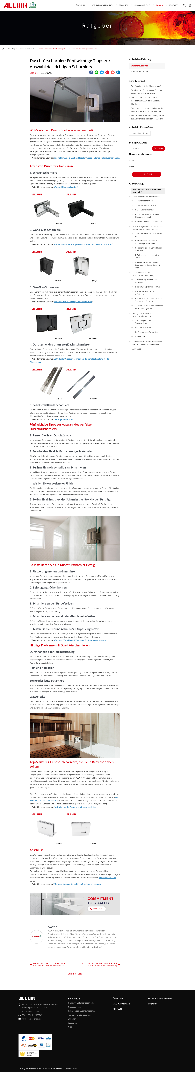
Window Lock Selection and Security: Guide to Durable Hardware (146, 92)
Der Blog (11, 49)
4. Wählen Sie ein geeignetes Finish (147, 256)
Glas (70, 1026)
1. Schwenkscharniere (144, 201)
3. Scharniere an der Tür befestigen (145, 292)
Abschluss (136, 349)
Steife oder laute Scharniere (146, 332)
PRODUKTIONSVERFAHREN (102, 5)
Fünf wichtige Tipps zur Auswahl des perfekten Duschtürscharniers (147, 228)
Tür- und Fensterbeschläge (80, 1015)
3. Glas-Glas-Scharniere (144, 210)
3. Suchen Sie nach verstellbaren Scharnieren (148, 249)
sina (107, 72)
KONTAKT (173, 5)
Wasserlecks (140, 336)
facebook (91, 72)
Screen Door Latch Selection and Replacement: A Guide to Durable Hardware (145, 100)
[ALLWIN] (36, 937)
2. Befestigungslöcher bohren (147, 287)
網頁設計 (76, 1068)
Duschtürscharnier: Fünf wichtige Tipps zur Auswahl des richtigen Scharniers (148, 117)
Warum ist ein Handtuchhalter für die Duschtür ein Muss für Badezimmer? (49, 964)
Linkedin (118, 72)
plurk (113, 72)
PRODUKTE (123, 5)
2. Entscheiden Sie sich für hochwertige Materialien (146, 242)
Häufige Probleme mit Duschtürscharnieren (141, 314)
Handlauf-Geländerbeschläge (81, 1003)
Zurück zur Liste (75, 974)
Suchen (184, 5)
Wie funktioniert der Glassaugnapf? (146, 86)
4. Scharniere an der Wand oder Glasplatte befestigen (148, 299)
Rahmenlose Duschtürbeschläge (82, 1011)
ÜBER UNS (80, 5)
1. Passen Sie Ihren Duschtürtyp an (148, 234)
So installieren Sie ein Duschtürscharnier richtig (143, 274)
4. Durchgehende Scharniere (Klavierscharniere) (147, 215)
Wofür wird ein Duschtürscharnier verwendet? (147, 190)
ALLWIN (49, 73)
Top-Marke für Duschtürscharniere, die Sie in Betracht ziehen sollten (147, 343)
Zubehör (72, 1018)
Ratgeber (160, 5)
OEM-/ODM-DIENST (142, 5)
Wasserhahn (73, 1023)
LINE (96, 72)
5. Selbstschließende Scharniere (148, 221)
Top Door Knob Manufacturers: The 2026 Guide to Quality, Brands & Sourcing (99, 964)
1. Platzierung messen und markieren (146, 281)
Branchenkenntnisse (139, 71)
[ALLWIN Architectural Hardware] (20, 5)
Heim (3, 49)
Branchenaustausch (26, 49)
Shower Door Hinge (139, 133)
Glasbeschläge (74, 1007)
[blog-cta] (75, 914)
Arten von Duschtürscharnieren (146, 196)
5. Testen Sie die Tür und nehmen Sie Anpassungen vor (149, 307)
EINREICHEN (147, 174)
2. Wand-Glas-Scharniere (145, 205)
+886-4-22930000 (34, 1011)
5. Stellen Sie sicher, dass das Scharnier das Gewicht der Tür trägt (148, 265)
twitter (102, 72)
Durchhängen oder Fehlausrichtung (143, 321)
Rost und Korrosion (143, 327)
